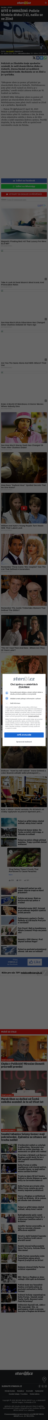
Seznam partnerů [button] (33, 716)
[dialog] (24, 710)
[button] (24, 703)
